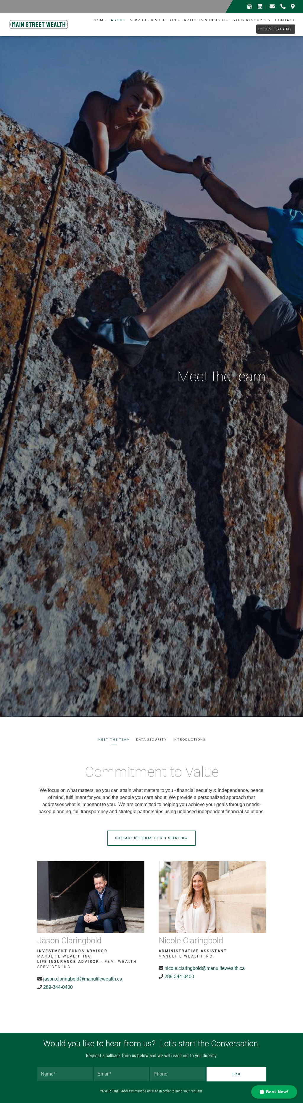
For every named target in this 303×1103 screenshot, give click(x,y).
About (118, 20)
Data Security (151, 739)
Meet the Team (114, 739)
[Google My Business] (249, 6)
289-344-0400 (58, 987)
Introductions (189, 739)
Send (236, 1074)
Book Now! (276, 1091)
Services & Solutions (154, 20)
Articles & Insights (206, 20)
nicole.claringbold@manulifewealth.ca (205, 968)
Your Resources (251, 20)
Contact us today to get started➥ (151, 838)
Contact (285, 20)
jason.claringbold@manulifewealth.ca (83, 978)
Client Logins (276, 29)
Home (100, 20)
